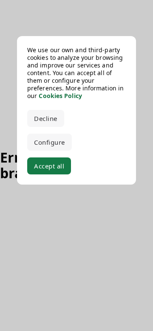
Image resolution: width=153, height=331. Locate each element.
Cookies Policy (60, 96)
